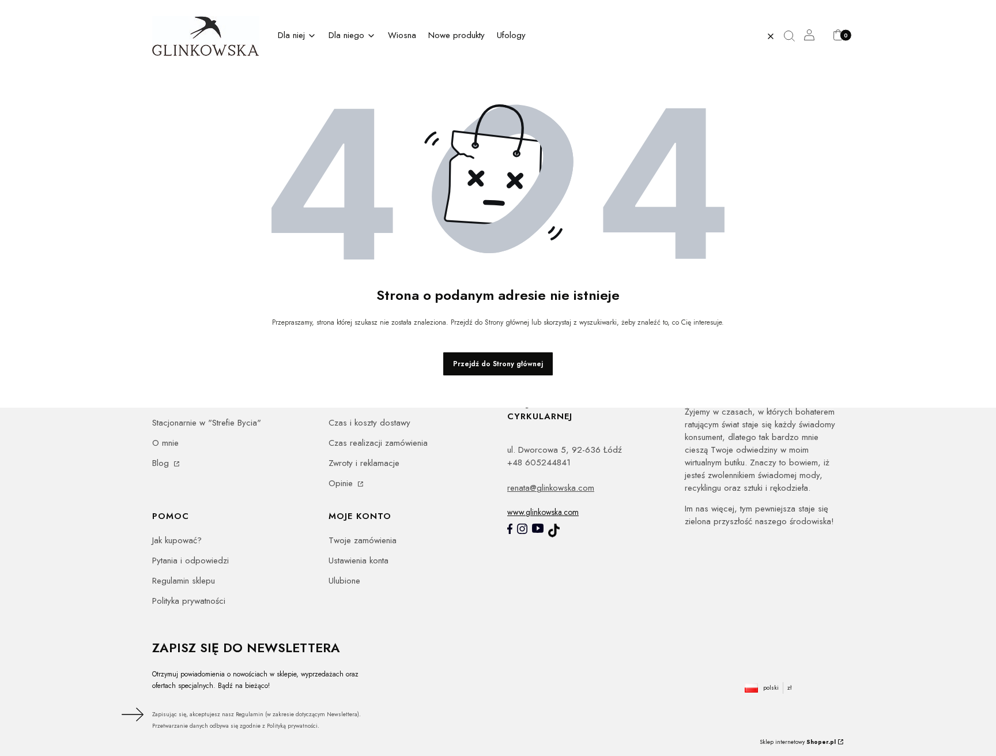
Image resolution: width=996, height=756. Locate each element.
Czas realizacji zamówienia (378, 443)
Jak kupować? (177, 540)
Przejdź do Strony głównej (498, 364)
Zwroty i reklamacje (364, 463)
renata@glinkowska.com (550, 488)
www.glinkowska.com (543, 512)
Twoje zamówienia (363, 540)
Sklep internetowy (798, 742)
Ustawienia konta (358, 560)
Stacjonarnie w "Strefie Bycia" (206, 422)
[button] (793, 36)
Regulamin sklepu (183, 580)
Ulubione (344, 580)
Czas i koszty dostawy (369, 422)
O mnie (165, 443)
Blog (162, 463)
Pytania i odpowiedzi (190, 560)
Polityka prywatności (188, 601)
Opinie (342, 483)
